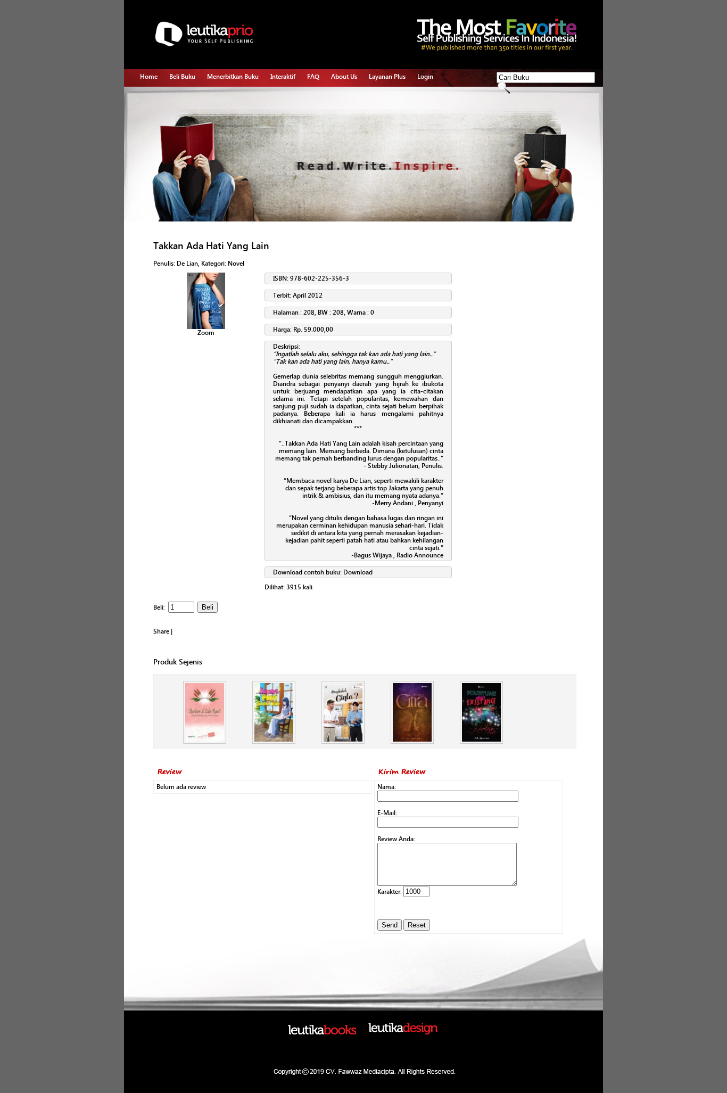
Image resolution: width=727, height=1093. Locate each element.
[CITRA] (412, 741)
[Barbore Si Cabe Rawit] (204, 741)
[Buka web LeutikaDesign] (402, 1032)
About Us (344, 76)
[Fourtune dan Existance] (481, 741)
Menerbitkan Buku (233, 76)
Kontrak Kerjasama (233, 110)
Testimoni (221, 159)
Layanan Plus (387, 76)
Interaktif (282, 76)
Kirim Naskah (225, 135)
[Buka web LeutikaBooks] (322, 1032)
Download (358, 572)
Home (149, 76)
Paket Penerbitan (230, 123)
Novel (236, 263)
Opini (278, 123)
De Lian (187, 263)
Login (425, 76)
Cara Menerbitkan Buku (239, 98)
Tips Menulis (288, 98)
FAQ (313, 76)
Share (161, 631)
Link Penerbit (225, 147)
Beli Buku (182, 76)
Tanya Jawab (288, 110)
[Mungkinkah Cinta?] (343, 741)
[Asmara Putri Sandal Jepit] (274, 741)
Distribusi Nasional (233, 172)
